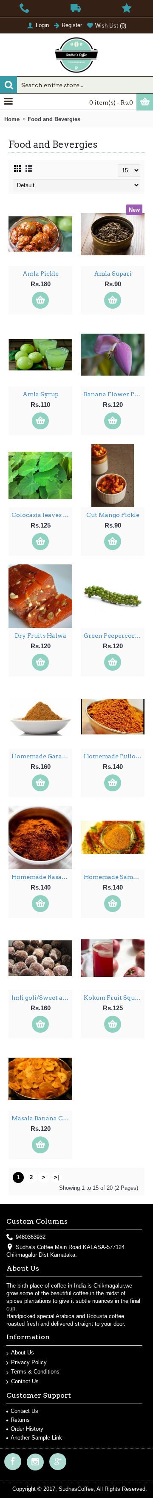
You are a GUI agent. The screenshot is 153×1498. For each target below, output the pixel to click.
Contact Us (25, 1381)
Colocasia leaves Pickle (41, 514)
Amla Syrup (41, 394)
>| (56, 1177)
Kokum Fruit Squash (114, 997)
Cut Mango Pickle (112, 514)
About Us (22, 1352)
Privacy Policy (29, 1362)
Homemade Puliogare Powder (114, 756)
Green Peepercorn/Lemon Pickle (114, 635)
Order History (27, 1429)
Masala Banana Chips (41, 1118)
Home (12, 119)
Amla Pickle (41, 273)
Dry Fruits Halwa (40, 635)
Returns (20, 1420)
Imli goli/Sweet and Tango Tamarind (41, 997)
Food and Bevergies (54, 119)
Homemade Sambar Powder (114, 876)
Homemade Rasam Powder (41, 876)
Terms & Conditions (35, 1371)
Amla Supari (113, 273)
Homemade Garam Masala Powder (41, 756)
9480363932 (30, 1237)
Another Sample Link (36, 1437)
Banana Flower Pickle (114, 394)
